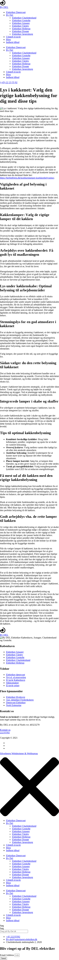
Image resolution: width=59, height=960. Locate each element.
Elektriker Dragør (20, 31)
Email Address (7, 955)
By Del (9, 15)
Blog (8, 39)
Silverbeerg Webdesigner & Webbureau (19, 753)
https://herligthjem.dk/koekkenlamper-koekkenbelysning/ (27, 178)
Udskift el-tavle (13, 36)
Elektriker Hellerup (21, 28)
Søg (2, 925)
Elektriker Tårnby (20, 26)
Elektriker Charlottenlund (24, 17)
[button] (5, 730)
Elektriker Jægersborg (22, 34)
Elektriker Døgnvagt (16, 12)
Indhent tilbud (12, 42)
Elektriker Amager (21, 23)
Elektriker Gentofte (21, 20)
